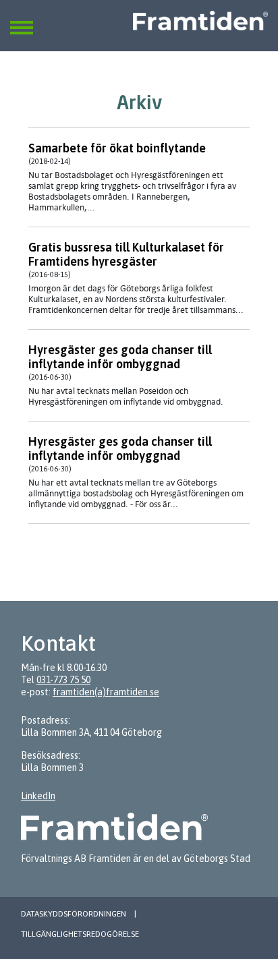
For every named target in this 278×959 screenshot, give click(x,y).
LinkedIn (38, 795)
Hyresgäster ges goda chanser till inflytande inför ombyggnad (120, 357)
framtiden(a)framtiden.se (106, 692)
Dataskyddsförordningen (73, 914)
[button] (21, 20)
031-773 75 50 (63, 679)
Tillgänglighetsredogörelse (80, 934)
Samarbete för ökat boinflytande (117, 148)
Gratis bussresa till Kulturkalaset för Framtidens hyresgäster (126, 254)
